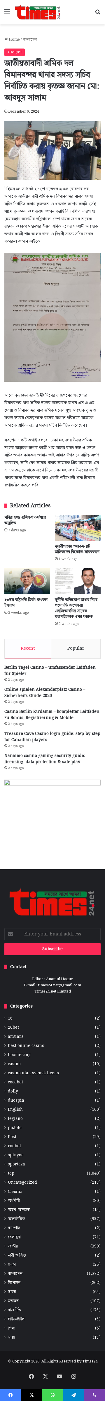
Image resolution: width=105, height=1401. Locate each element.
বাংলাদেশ (30, 39)
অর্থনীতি (14, 1201)
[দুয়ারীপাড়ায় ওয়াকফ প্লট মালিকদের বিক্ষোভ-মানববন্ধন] (78, 528)
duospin (16, 1101)
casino (14, 1064)
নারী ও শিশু (17, 1255)
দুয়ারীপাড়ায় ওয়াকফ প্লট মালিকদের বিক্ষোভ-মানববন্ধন (77, 549)
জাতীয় (13, 1246)
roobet (14, 1146)
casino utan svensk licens (33, 1073)
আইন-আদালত (19, 1210)
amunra (16, 1037)
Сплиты (15, 1192)
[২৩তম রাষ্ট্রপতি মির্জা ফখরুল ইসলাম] (27, 581)
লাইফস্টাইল (16, 1319)
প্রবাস (12, 1265)
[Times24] (38, 12)
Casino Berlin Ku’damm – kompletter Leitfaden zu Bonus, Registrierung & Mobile (51, 714)
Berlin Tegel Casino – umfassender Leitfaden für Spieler (50, 670)
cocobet (15, 1082)
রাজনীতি (14, 1310)
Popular (75, 648)
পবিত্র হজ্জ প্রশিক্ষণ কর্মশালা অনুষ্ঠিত (25, 520)
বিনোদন (14, 1283)
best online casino (26, 1046)
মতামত (13, 1301)
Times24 (89, 1361)
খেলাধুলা (14, 1237)
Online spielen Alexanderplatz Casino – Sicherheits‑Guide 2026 (44, 692)
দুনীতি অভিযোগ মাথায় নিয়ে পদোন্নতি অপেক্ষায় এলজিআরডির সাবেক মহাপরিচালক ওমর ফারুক (76, 608)
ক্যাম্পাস (14, 1228)
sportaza (16, 1164)
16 (10, 1018)
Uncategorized (22, 1183)
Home (14, 39)
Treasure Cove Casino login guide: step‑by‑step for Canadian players (52, 736)
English (15, 1110)
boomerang (19, 1055)
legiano (15, 1119)
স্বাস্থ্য (11, 1338)
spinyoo (16, 1155)
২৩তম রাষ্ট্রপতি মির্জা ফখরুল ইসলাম (26, 603)
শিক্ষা (11, 1328)
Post (12, 1137)
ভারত (12, 1292)
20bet (13, 1028)
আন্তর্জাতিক (16, 1219)
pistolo (15, 1128)
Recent (28, 648)
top (11, 1173)
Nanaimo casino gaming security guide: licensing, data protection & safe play (44, 759)
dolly (13, 1091)
